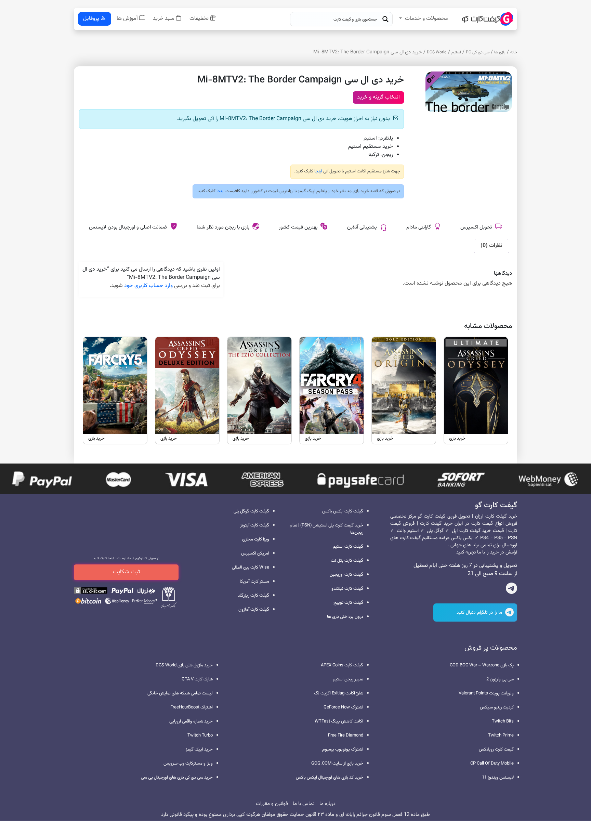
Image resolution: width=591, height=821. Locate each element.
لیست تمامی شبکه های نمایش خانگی (180, 693)
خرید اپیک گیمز (199, 749)
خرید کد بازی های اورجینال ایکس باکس (329, 777)
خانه (513, 52)
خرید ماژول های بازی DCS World (184, 665)
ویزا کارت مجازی (255, 539)
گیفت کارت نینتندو (347, 588)
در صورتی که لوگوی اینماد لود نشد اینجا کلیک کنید (126, 558)
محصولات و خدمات (426, 18)
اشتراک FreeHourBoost (191, 707)
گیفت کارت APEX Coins (342, 665)
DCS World (437, 52)
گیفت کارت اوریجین (346, 574)
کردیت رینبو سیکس (497, 707)
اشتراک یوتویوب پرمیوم (342, 749)
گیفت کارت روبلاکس (496, 749)
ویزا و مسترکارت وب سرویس (188, 763)
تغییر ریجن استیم (348, 679)
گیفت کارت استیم (348, 546)
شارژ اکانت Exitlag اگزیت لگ (338, 693)
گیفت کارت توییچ (348, 602)
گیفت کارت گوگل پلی (251, 511)
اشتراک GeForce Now (343, 707)
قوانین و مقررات (272, 804)
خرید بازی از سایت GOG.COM (337, 763)
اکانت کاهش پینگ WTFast (339, 721)
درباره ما (327, 804)
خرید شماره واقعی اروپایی (191, 721)
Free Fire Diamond (345, 735)
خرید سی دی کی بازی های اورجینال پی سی (177, 777)
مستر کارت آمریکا (254, 581)
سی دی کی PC (477, 52)
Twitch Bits (503, 721)
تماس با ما (304, 804)
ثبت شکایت (126, 572)
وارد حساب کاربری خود (148, 286)
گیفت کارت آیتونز (254, 525)
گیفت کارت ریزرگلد (253, 595)
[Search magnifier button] (385, 19)
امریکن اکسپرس (255, 553)
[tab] (491, 246)
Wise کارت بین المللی (250, 567)
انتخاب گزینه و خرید (378, 97)
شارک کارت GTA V (197, 679)
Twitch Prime (501, 735)
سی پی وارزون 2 (500, 679)
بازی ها (499, 52)
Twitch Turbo (200, 735)
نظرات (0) (491, 246)
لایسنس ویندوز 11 (498, 777)
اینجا (317, 171)
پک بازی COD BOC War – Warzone (482, 665)
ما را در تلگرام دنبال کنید (480, 612)
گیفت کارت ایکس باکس (342, 511)
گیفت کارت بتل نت (347, 560)
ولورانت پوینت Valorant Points (486, 693)
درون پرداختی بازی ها (345, 616)
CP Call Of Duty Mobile (492, 763)
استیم (456, 52)
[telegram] (511, 590)
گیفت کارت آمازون (253, 609)
